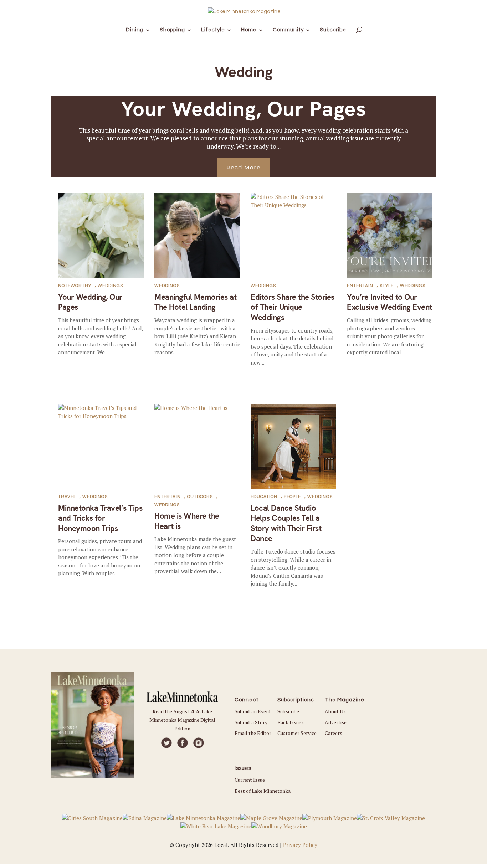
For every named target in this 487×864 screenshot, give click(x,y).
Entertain (360, 285)
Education (264, 496)
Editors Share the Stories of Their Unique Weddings (292, 307)
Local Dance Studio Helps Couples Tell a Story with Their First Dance (286, 523)
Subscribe (288, 711)
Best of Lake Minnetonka (263, 790)
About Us (335, 711)
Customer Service (297, 733)
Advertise (336, 722)
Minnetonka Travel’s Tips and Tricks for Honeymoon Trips (100, 518)
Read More (243, 167)
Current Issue (250, 779)
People (292, 496)
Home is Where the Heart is (186, 521)
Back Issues (290, 722)
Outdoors (200, 496)
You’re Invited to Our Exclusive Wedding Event (389, 302)
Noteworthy (74, 285)
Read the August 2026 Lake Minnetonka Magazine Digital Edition (182, 720)
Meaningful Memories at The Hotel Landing (195, 302)
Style (387, 285)
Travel (67, 496)
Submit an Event (253, 711)
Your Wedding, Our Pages (243, 109)
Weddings (110, 285)
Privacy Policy (300, 844)
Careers (333, 733)
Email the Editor (253, 733)
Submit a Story (251, 722)
